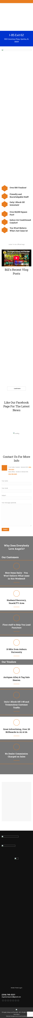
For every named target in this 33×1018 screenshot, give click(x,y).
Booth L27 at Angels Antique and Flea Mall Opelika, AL (16, 327)
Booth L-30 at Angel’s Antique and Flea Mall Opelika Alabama (17, 346)
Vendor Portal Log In (16, 988)
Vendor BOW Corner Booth (15, 295)
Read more (7, 286)
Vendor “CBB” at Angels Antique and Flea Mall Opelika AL (14, 367)
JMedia (25, 1016)
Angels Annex (10, 280)
